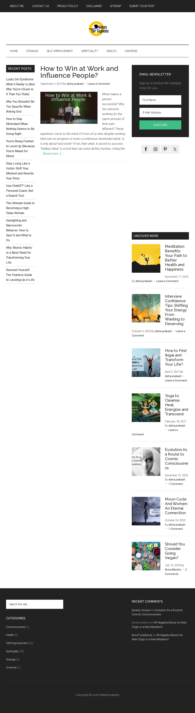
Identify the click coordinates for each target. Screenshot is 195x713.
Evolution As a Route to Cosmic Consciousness (176, 458)
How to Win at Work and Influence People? (79, 71)
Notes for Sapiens (97, 28)
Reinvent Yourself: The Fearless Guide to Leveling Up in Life (20, 275)
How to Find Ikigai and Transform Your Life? (175, 357)
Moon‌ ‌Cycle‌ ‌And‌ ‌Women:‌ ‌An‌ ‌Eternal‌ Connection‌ (176, 506)
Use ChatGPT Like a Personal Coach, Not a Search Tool (19, 190)
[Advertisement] (160, 196)
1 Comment (176, 483)
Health (10, 634)
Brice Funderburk (142, 635)
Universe (11, 667)
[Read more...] (52, 153)
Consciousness (15, 626)
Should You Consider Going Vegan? (175, 551)
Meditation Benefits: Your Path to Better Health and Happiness (176, 258)
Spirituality (12, 651)
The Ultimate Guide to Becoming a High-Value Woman (20, 208)
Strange (10, 659)
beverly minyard (141, 610)
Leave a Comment (99, 83)
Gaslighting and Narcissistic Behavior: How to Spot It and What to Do (18, 230)
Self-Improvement (16, 643)
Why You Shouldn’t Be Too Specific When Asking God (20, 106)
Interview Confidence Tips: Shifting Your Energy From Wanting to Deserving (176, 310)
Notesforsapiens (109, 694)
